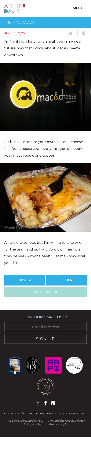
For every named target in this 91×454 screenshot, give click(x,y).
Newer (24, 280)
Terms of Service (48, 424)
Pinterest (53, 403)
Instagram (38, 403)
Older (66, 280)
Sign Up (45, 339)
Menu (78, 8)
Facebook (45, 403)
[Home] (14, 9)
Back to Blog (45, 292)
